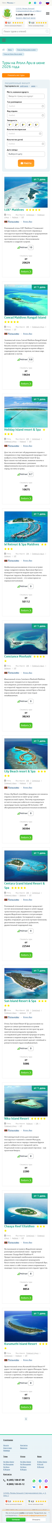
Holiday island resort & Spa (22, 429)
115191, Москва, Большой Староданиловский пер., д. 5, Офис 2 (28, 10)
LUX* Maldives (14, 209)
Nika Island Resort (16, 1118)
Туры (5, 1457)
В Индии (23, 1470)
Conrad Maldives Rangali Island (25, 317)
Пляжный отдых (38, 327)
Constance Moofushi (18, 656)
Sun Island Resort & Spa (20, 1001)
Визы (39, 1457)
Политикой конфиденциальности (32, 1515)
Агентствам (7, 1448)
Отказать (36, 1520)
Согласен (16, 1520)
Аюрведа (6, 1451)
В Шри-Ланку (42, 1462)
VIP (22, 217)
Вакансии (23, 1448)
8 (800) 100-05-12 (15, 1484)
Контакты (24, 1445)
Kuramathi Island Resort (21, 1344)
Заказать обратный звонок (25, 18)
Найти (27, 163)
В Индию (6, 1470)
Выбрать (25, 271)
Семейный (30, 215)
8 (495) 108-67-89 (15, 1480)
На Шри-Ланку (8, 1462)
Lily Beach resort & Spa (19, 771)
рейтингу (24, 86)
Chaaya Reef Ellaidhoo (19, 1226)
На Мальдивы (8, 1464)
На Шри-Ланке (25, 1462)
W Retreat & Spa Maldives (21, 544)
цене (33, 86)
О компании (8, 1440)
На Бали (6, 1467)
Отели (22, 1457)
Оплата (6, 1445)
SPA (27, 327)
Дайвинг (15, 217)
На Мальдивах (25, 1464)
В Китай (40, 1464)
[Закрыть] (49, 1512)
